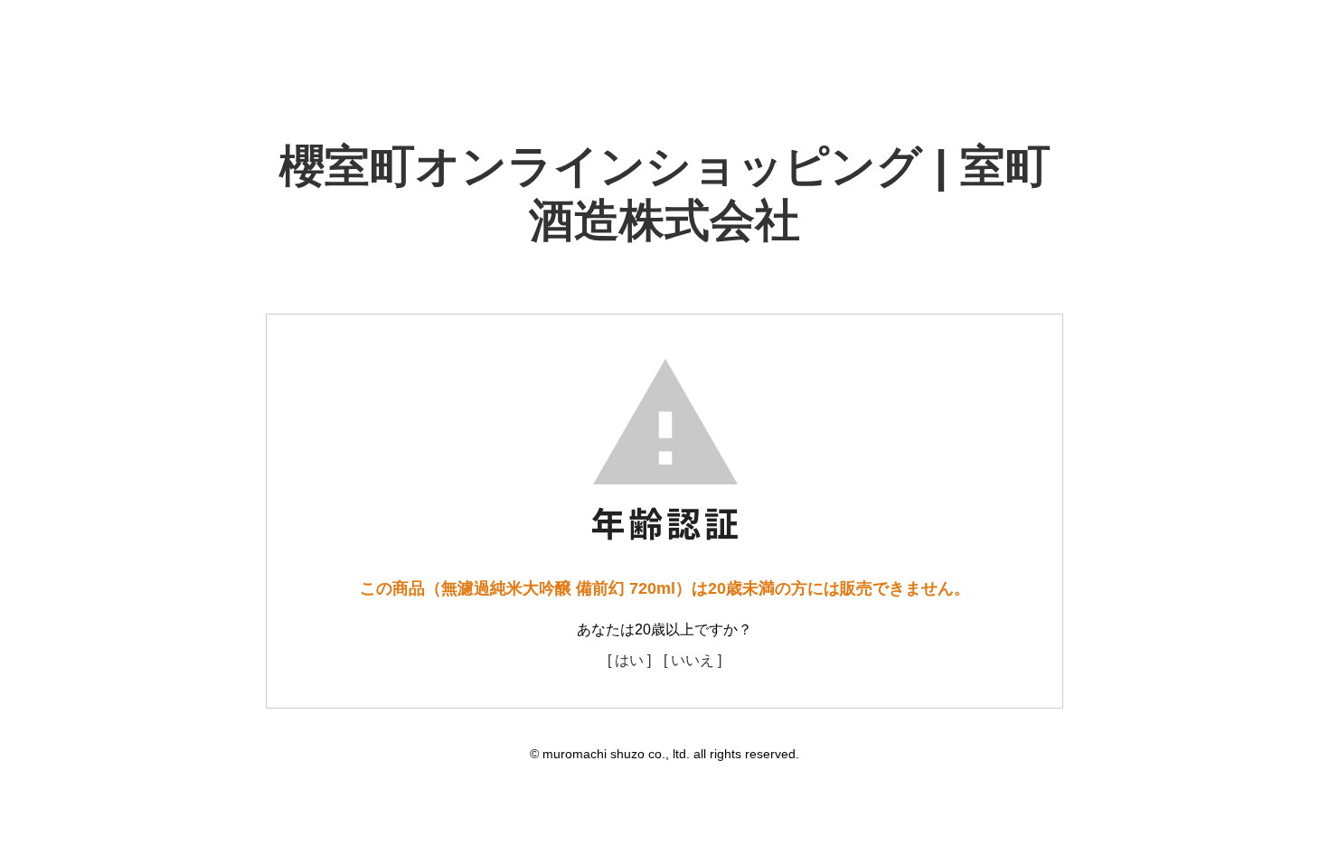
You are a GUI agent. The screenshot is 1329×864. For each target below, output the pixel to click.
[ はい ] (629, 660)
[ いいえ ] (692, 660)
